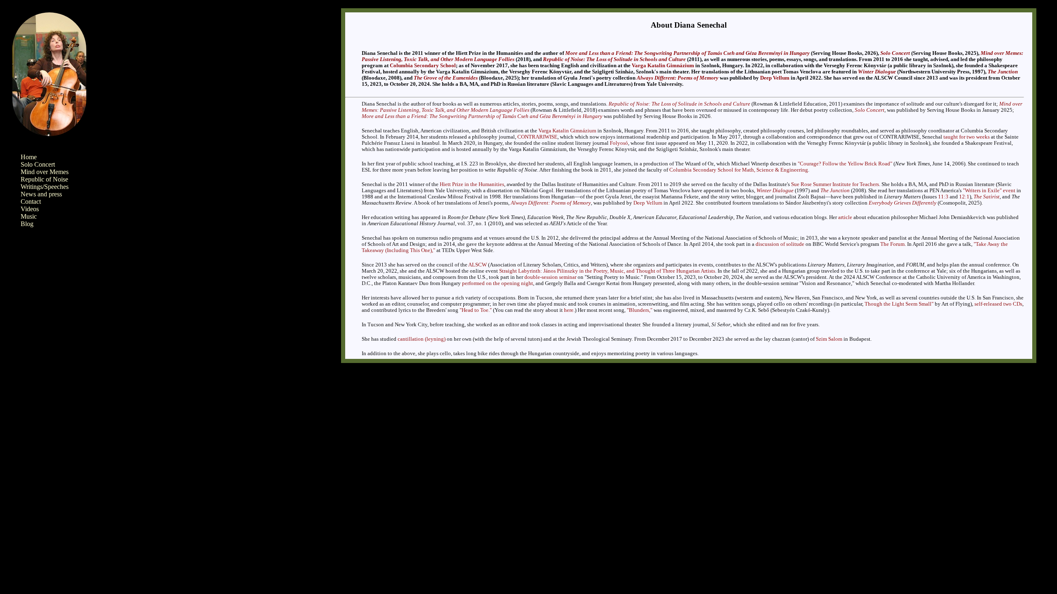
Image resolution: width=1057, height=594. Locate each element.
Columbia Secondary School (423, 65)
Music (29, 216)
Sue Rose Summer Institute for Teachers (835, 184)
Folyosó (619, 143)
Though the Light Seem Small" (899, 304)
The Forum (892, 244)
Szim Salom (829, 339)
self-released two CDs (998, 304)
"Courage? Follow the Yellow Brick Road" (845, 164)
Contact (31, 201)
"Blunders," (639, 310)
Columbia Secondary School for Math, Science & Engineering (738, 170)
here (569, 310)
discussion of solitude (780, 244)
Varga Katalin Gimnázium (663, 65)
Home (29, 156)
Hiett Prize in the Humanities (472, 184)
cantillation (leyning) (422, 339)
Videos (30, 208)
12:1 (964, 197)
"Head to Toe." (476, 310)
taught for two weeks (966, 137)
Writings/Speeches (45, 186)
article (845, 217)
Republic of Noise (44, 179)
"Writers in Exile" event (989, 190)
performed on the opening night (497, 283)
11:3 (943, 197)
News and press (41, 194)
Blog (27, 223)
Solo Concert (38, 164)
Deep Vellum (774, 78)
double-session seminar (550, 277)
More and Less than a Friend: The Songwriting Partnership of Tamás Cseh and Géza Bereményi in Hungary (687, 53)
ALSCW (477, 265)
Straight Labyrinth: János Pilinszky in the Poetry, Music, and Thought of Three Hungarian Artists (607, 271)
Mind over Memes (45, 171)
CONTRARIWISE (537, 137)
